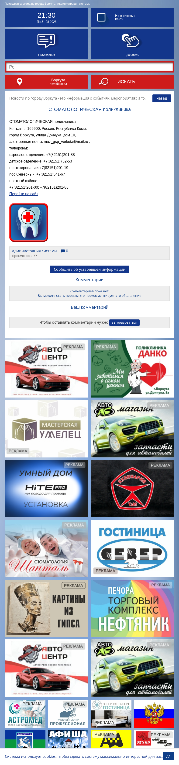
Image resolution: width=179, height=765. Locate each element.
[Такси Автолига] (111, 744)
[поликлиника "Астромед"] (25, 714)
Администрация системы (73, 3)
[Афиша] (68, 744)
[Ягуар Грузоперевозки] (154, 744)
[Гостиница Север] (133, 548)
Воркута (58, 80)
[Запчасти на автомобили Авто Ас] (132, 428)
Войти (119, 19)
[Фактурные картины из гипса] (46, 608)
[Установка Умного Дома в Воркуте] (46, 489)
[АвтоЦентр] (46, 369)
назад (161, 98)
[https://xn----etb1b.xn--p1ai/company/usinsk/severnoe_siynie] (111, 714)
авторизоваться (124, 322)
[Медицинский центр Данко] (132, 369)
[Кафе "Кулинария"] (133, 489)
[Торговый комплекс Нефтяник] (133, 608)
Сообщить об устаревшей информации (89, 269)
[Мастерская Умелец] (46, 428)
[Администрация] (25, 744)
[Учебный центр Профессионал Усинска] (68, 714)
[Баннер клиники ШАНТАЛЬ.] (46, 548)
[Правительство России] (154, 714)
